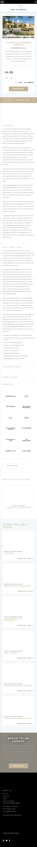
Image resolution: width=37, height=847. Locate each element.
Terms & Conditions (8, 801)
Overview (8, 100)
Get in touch (18, 766)
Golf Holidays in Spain (9, 809)
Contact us (6, 796)
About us (5, 793)
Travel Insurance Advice (11, 833)
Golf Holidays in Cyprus (9, 811)
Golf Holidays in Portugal (10, 806)
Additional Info (22, 100)
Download (13, 466)
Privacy (5, 798)
